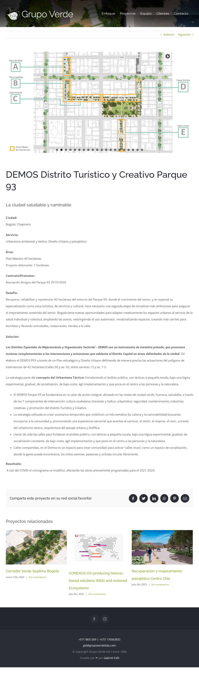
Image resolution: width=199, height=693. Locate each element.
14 (115, 150)
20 (142, 150)
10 (97, 150)
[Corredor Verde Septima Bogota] (36, 547)
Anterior (168, 34)
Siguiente (184, 34)
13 (111, 150)
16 (124, 150)
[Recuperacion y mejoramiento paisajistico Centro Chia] (162, 547)
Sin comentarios (37, 577)
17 (128, 150)
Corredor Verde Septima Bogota (32, 547)
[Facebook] (94, 619)
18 (133, 150)
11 (102, 150)
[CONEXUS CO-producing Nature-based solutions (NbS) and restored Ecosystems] (99, 548)
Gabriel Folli (111, 658)
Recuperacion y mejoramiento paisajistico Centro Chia (158, 547)
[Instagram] (105, 619)
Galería (41, 547)
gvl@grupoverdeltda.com (99, 645)
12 (106, 150)
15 (120, 150)
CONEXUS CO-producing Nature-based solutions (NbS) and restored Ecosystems (95, 548)
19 (137, 150)
